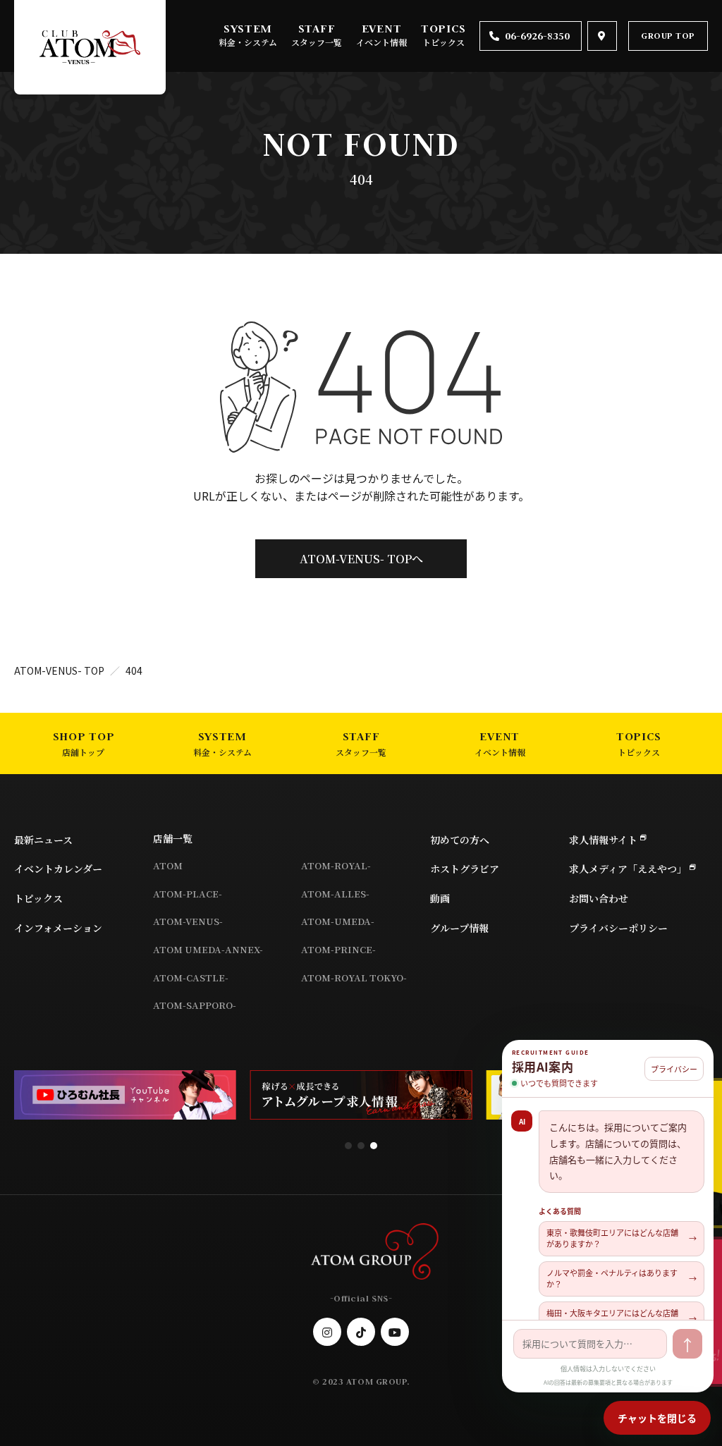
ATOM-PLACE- (187, 893)
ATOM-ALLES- (335, 893)
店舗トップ (83, 752)
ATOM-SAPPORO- (194, 1005)
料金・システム (248, 42)
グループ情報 (459, 928)
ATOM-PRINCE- (338, 949)
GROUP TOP (668, 36)
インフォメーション (58, 928)
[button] (348, 1145)
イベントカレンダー (58, 869)
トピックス (443, 42)
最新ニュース (43, 840)
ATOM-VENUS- (188, 921)
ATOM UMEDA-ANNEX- (208, 949)
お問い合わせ (598, 898)
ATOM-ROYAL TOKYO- (354, 977)
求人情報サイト (603, 840)
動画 (440, 898)
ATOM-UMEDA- (337, 921)
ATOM (168, 865)
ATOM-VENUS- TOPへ (361, 559)
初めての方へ (459, 840)
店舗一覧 (172, 838)
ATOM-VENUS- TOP (59, 670)
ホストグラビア (464, 869)
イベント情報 (381, 42)
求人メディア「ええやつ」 (628, 869)
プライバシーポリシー (618, 928)
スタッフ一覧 (316, 42)
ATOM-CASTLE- (190, 977)
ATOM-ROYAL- (336, 865)
